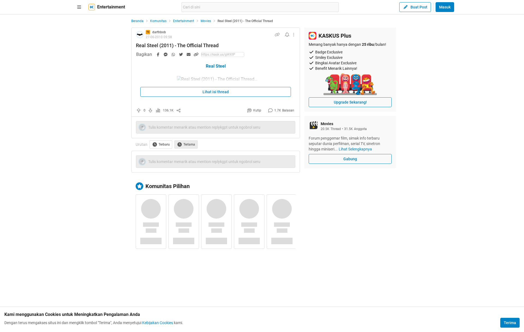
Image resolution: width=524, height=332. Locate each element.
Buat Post (418, 7)
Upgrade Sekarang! (350, 102)
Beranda (137, 21)
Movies (206, 21)
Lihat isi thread (216, 92)
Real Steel (216, 66)
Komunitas (158, 21)
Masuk (445, 7)
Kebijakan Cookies (157, 323)
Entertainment (183, 21)
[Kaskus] (91, 7)
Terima (510, 323)
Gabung (350, 159)
